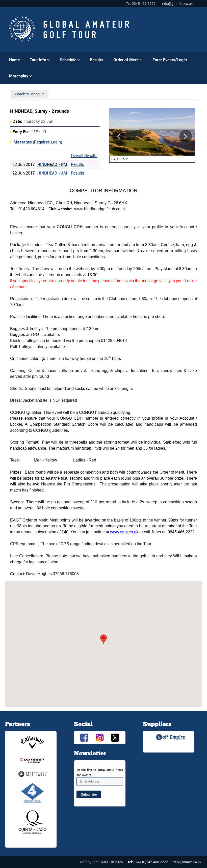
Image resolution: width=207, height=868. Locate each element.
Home (14, 60)
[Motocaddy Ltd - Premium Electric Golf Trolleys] (32, 773)
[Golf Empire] (170, 736)
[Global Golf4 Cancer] (32, 793)
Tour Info (40, 60)
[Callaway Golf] (32, 741)
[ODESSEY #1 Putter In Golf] (32, 760)
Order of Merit (127, 60)
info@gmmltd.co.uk (177, 3)
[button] (103, 639)
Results (96, 60)
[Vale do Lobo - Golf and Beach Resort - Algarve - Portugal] (32, 822)
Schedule (70, 60)
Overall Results (84, 155)
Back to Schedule (30, 94)
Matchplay (20, 76)
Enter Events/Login (169, 60)
